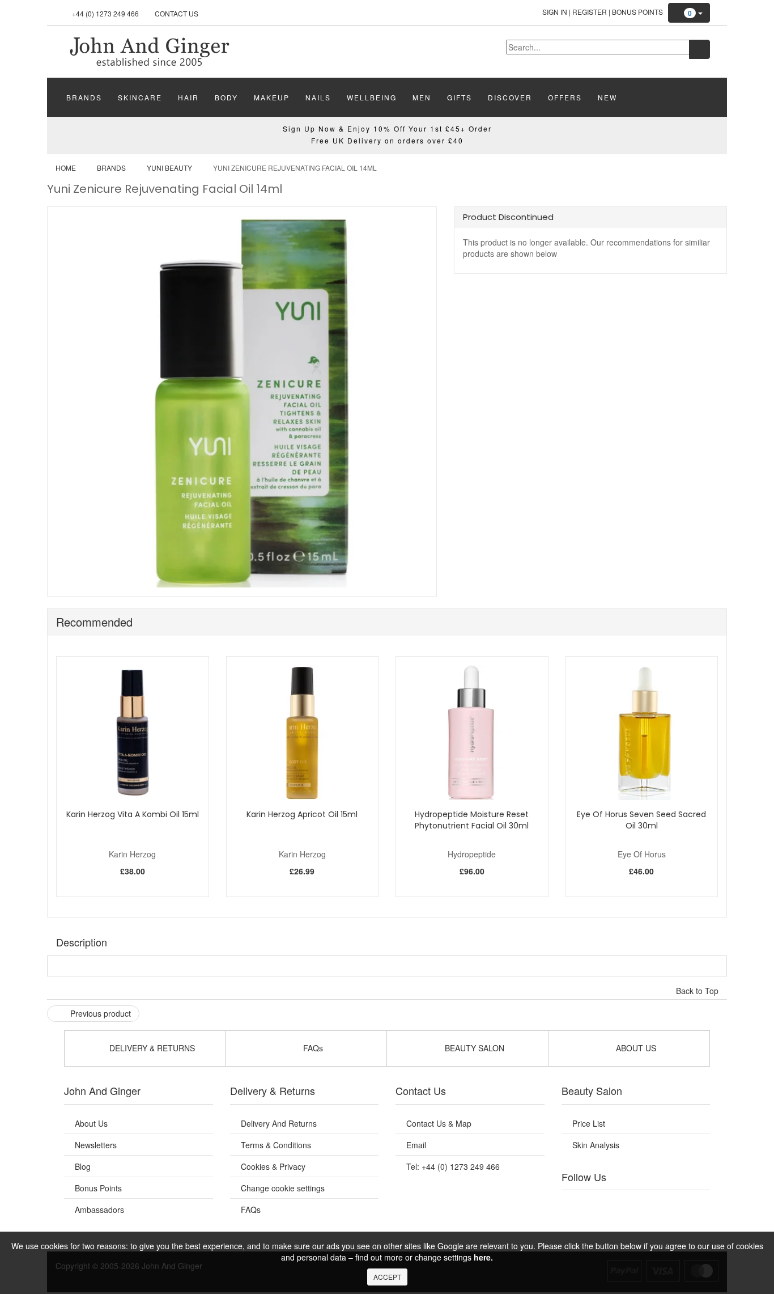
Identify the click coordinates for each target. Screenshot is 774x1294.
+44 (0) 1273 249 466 (105, 13)
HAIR (188, 97)
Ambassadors (99, 1209)
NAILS (318, 97)
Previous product (99, 1013)
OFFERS (565, 97)
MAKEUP (272, 97)
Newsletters (96, 1145)
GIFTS (459, 97)
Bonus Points (637, 11)
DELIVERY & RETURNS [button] (151, 1048)
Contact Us (176, 13)
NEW (607, 97)
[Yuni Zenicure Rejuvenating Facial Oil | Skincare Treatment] (149, 50)
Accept (387, 1277)
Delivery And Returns (279, 1123)
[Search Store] (699, 49)
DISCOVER (510, 97)
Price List (588, 1123)
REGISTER (589, 11)
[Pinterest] (670, 1204)
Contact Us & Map (438, 1123)
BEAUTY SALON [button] (473, 1048)
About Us (91, 1123)
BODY (226, 97)
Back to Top (698, 990)
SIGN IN (554, 11)
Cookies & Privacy (273, 1166)
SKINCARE (140, 97)
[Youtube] (601, 1204)
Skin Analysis (595, 1145)
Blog (83, 1166)
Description (81, 941)
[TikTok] (693, 1204)
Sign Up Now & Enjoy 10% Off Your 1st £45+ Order (387, 128)
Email (416, 1145)
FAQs (251, 1209)
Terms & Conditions (276, 1145)
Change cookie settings (283, 1188)
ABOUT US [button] (635, 1048)
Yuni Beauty (169, 167)
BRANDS (84, 97)
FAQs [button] (312, 1048)
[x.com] (624, 1204)
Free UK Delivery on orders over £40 (387, 140)
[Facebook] (578, 1204)
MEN (421, 97)
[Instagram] (647, 1204)
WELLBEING (372, 97)
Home (66, 167)
